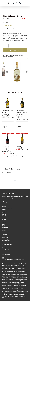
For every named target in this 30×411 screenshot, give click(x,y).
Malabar (4, 224)
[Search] (13, 3)
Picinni (11, 56)
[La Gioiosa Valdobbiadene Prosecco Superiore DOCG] (22, 102)
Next (27, 72)
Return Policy (5, 237)
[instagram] (5, 247)
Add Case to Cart (15, 50)
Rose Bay (4, 225)
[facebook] (2, 247)
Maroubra (4, 222)
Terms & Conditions (6, 240)
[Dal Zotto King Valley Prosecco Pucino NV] (8, 102)
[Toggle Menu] (26, 3)
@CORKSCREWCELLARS (9, 172)
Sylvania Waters (5, 227)
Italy (9, 56)
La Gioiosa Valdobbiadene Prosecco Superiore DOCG (21, 114)
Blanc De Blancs (12, 55)
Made (8, 254)
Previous (7, 72)
